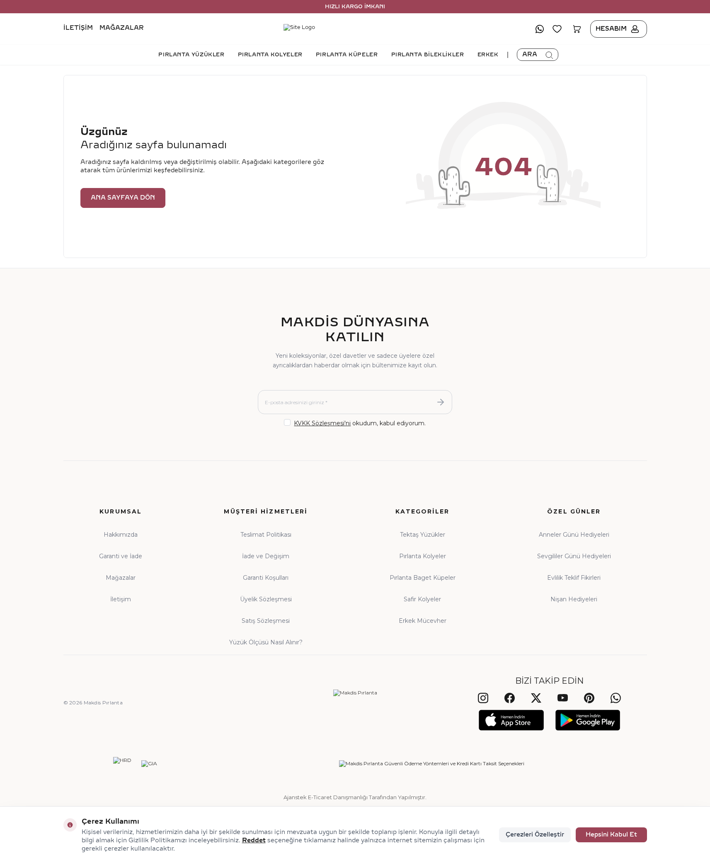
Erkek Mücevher (422, 620)
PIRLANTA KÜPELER (347, 55)
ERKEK (488, 55)
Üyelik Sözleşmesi (266, 599)
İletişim (78, 28)
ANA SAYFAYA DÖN (123, 197)
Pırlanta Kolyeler (422, 556)
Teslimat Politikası (265, 534)
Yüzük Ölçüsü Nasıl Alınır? (266, 642)
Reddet (254, 840)
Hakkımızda (121, 534)
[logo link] (355, 29)
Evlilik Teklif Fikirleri (574, 577)
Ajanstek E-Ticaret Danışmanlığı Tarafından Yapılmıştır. (355, 797)
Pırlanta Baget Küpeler (423, 577)
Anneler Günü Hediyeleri (574, 534)
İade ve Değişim (265, 556)
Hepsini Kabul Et (611, 834)
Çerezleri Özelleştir (535, 834)
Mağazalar (121, 28)
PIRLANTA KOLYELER (270, 55)
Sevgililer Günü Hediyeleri (574, 556)
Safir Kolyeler (422, 599)
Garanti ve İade (120, 556)
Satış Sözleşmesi (266, 620)
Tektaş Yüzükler (422, 534)
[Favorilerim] (557, 29)
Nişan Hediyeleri (573, 599)
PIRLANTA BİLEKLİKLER (427, 55)
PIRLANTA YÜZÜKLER (191, 55)
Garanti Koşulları (265, 577)
